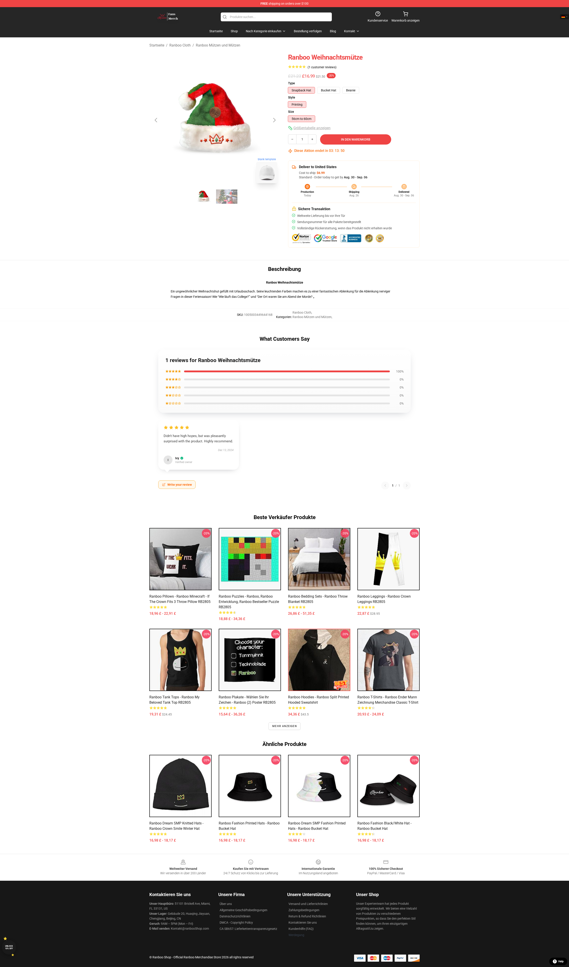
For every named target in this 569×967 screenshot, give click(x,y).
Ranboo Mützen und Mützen (218, 45)
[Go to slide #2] (226, 197)
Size (291, 111)
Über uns (226, 904)
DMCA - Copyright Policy (236, 922)
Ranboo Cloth (180, 45)
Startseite (156, 45)
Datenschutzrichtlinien (235, 916)
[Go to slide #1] (203, 197)
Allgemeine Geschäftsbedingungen (243, 910)
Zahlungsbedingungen (304, 910)
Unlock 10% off (9, 947)
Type (291, 83)
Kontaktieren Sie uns (303, 922)
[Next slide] (274, 120)
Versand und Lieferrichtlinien (308, 904)
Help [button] (561, 961)
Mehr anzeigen (284, 726)
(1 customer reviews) (322, 67)
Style (291, 97)
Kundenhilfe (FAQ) (301, 929)
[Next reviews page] (407, 485)
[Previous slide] (156, 120)
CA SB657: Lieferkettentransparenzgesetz (248, 929)
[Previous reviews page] (385, 485)
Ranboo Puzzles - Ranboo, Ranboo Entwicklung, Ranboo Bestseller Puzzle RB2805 (249, 601)
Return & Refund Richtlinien (307, 916)
